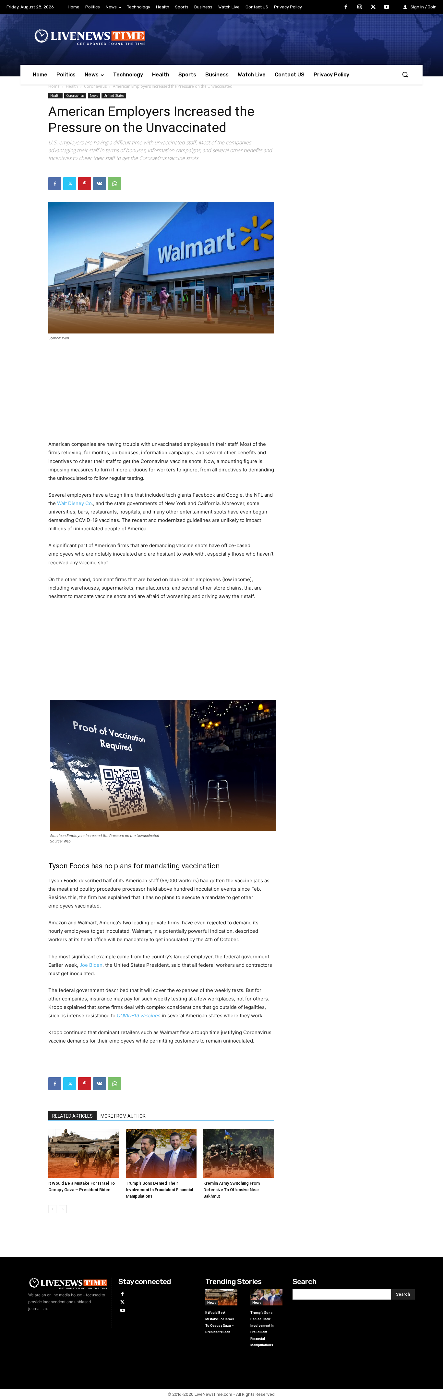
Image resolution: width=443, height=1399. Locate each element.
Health (72, 86)
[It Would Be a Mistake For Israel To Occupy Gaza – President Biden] (83, 1153)
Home (54, 86)
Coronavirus (95, 86)
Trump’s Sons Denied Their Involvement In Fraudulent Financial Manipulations (159, 1190)
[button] (405, 74)
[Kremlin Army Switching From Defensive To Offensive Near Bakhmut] (238, 1153)
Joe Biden (90, 965)
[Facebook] (346, 7)
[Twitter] (373, 7)
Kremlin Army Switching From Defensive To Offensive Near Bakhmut (231, 1190)
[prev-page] (52, 1209)
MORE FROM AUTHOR (123, 1116)
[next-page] (63, 1209)
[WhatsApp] (114, 183)
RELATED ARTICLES (72, 1116)
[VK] (99, 183)
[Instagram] (359, 7)
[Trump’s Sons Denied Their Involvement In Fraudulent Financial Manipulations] (161, 1153)
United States (113, 95)
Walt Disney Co (74, 503)
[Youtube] (386, 7)
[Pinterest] (84, 183)
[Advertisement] (161, 394)
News (94, 95)
